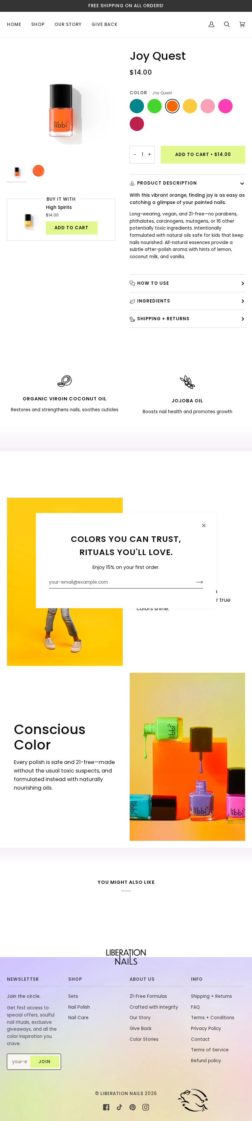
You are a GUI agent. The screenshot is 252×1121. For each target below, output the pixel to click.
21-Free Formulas (148, 996)
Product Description (167, 183)
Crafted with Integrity (154, 1007)
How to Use (153, 283)
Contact (200, 1039)
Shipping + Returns (163, 319)
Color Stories (144, 1039)
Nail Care (78, 1018)
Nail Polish (79, 1007)
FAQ (195, 1007)
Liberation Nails (121, 1093)
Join (44, 1062)
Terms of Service (210, 1050)
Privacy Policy (206, 1028)
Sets (73, 996)
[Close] (206, 522)
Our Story (140, 1018)
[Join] (194, 582)
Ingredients (153, 301)
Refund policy (206, 1061)
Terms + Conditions (212, 1018)
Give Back (141, 1028)
